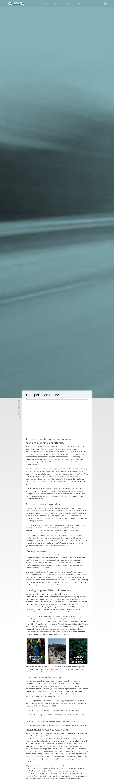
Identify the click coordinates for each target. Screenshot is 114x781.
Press (67, 3)
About (46, 3)
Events (57, 3)
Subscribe (79, 3)
